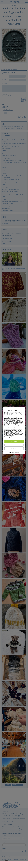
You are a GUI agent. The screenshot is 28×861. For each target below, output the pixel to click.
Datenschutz (11, 452)
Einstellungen (14, 448)
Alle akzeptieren (14, 441)
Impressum (17, 452)
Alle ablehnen (14, 445)
